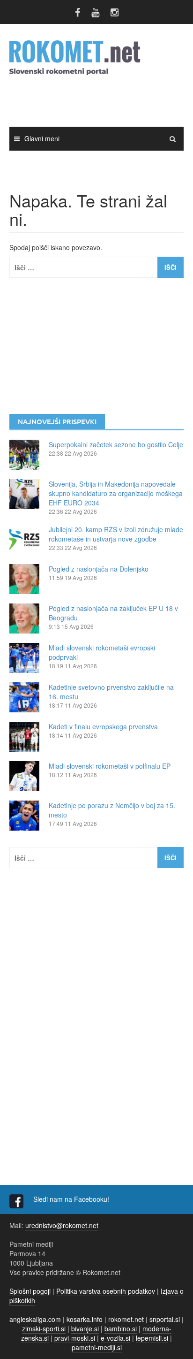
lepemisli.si (152, 1338)
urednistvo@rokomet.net (61, 1225)
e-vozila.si (115, 1338)
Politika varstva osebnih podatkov (105, 1291)
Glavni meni (41, 138)
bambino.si (120, 1328)
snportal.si (164, 1319)
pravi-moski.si (74, 1338)
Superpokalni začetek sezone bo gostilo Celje (116, 444)
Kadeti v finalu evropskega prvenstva (103, 726)
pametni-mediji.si (97, 1347)
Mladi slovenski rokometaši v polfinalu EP (110, 766)
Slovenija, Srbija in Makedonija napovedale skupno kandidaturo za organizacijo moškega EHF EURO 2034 (116, 493)
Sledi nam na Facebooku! (72, 1199)
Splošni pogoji (30, 1291)
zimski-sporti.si (44, 1328)
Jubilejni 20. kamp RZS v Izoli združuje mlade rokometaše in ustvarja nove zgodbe (116, 534)
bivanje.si (85, 1328)
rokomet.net (126, 1319)
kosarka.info (85, 1319)
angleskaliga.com (35, 1319)
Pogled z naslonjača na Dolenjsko (98, 568)
